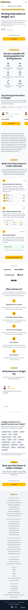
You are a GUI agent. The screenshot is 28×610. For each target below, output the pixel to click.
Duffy (14, 437)
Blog (14, 571)
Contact (14, 574)
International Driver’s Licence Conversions (14, 595)
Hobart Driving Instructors (14, 547)
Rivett (13, 442)
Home (2, 6)
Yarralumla (4, 450)
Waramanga (14, 444)
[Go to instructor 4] (12, 129)
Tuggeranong (5, 444)
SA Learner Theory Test (14, 509)
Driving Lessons (14, 586)
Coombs (4, 434)
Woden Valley (21, 447)
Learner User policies (14, 580)
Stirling (19, 442)
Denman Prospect (6, 437)
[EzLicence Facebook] (12, 607)
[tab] (11, 412)
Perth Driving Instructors (14, 551)
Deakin (15, 434)
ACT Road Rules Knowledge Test (14, 502)
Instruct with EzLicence (14, 559)
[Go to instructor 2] (7, 129)
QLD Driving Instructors (14, 526)
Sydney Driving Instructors (14, 553)
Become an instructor (14, 561)
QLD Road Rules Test (14, 507)
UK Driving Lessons (14, 597)
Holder (3, 439)
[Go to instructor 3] (9, 129)
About (14, 576)
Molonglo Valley (6, 442)
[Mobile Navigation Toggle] (25, 2)
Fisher (19, 437)
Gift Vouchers (14, 590)
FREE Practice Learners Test (14, 500)
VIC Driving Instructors (14, 532)
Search (15, 39)
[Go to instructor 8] (20, 129)
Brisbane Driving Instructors (14, 542)
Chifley (22, 431)
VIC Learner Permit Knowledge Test (14, 513)
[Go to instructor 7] (18, 129)
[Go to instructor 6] (16, 129)
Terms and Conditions (14, 604)
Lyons (15, 439)
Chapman (15, 431)
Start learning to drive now (14, 257)
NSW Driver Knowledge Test (14, 505)
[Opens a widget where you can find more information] (23, 607)
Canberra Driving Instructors (14, 545)
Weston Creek (5, 447)
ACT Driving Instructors (14, 521)
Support (14, 569)
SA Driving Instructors (14, 528)
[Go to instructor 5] (14, 129)
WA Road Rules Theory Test (14, 516)
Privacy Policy (21, 602)
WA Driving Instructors (14, 534)
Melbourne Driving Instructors (14, 549)
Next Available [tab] (11, 107)
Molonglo (21, 439)
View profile (11, 123)
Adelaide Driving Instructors (14, 540)
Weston (22, 444)
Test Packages (14, 588)
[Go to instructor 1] (5, 129)
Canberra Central (6, 431)
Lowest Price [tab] (20, 107)
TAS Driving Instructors (14, 530)
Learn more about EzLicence (14, 578)
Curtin (10, 434)
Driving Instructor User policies (14, 563)
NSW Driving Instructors (14, 523)
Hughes (9, 439)
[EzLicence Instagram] (16, 607)
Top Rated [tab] (3, 107)
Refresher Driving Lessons (14, 592)
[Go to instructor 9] (23, 129)
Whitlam (13, 447)
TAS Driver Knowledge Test (14, 511)
